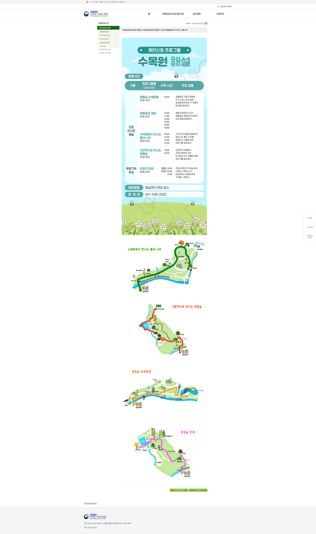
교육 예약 (196, 13)
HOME (310, 218)
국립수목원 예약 (177, 490)
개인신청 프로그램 (104, 28)
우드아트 (102, 46)
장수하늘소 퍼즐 (105, 35)
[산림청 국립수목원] (95, 517)
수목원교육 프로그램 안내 (173, 13)
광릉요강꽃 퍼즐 (105, 43)
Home (188, 23)
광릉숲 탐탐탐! (104, 32)
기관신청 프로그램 (104, 49)
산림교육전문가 (310, 237)
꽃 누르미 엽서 (104, 39)
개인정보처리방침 (90, 504)
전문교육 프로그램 (104, 53)
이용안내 (220, 13)
